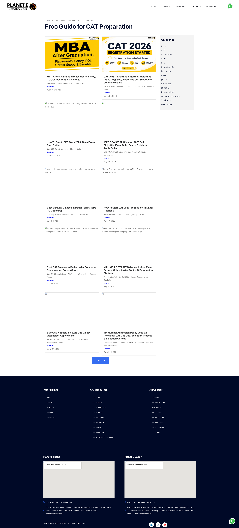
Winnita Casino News (170, 96)
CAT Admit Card (98, 422)
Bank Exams (156, 407)
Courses (164, 6)
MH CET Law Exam (158, 427)
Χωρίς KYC (166, 100)
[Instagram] (158, 524)
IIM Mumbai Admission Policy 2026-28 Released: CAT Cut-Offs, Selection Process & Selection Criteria (128, 335)
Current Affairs (167, 67)
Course (164, 63)
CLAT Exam (156, 432)
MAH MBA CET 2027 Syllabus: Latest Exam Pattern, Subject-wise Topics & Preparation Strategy (128, 270)
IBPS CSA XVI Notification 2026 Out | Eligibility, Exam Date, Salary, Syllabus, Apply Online (126, 145)
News (163, 75)
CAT (163, 50)
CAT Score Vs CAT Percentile (103, 437)
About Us (197, 6)
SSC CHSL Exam (158, 417)
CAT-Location (167, 54)
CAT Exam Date (98, 412)
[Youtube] (164, 524)
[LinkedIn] (151, 524)
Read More (50, 86)
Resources (180, 6)
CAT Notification (98, 432)
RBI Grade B (166, 83)
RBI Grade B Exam (158, 403)
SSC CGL (165, 88)
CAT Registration (98, 417)
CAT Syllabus (97, 403)
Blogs (163, 46)
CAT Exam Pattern (99, 407)
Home (153, 6)
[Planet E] (20, 6)
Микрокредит (167, 104)
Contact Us (211, 6)
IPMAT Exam (156, 412)
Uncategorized (167, 92)
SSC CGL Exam (157, 422)
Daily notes (166, 71)
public (164, 79)
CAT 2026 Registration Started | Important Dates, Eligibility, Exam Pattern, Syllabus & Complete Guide (128, 79)
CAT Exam (96, 398)
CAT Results (97, 427)
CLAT (163, 58)
